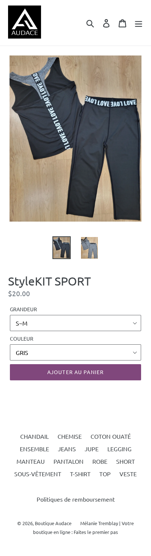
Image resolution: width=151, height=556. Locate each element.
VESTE (128, 473)
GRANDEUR (23, 309)
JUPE (92, 448)
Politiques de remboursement (76, 499)
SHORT (125, 461)
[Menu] (138, 22)
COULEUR (21, 338)
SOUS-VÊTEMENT (37, 473)
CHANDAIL (34, 436)
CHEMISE (70, 436)
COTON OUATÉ (111, 436)
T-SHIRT (80, 473)
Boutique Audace (53, 523)
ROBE (99, 461)
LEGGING (119, 448)
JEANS (67, 448)
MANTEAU (30, 461)
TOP (105, 473)
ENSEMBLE (34, 448)
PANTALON (69, 461)
